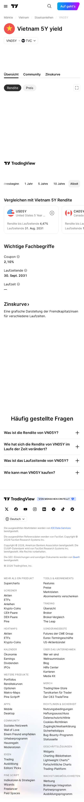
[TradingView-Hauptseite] (19, 499)
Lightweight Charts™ (56, 760)
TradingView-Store (55, 688)
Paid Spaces (12, 793)
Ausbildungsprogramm (57, 794)
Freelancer (10, 788)
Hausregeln (11, 742)
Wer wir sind (51, 654)
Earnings (9, 658)
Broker (47, 612)
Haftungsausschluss (56, 713)
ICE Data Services (61, 527)
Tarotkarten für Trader (57, 692)
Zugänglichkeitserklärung (59, 726)
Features (48, 583)
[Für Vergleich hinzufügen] (52, 213)
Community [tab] (32, 74)
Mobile (8, 709)
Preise (47, 587)
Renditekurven (13, 683)
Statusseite (50, 739)
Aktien (8, 595)
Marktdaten (50, 591)
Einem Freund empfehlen (20, 734)
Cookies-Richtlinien (55, 722)
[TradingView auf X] (6, 509)
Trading (9, 759)
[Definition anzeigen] (18, 256)
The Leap (49, 621)
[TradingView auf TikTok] (63, 509)
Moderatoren (12, 747)
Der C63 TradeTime (55, 696)
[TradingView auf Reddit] (72, 509)
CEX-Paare (11, 612)
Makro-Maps (12, 692)
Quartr (76, 557)
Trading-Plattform (54, 768)
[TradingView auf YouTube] (25, 509)
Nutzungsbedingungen (58, 709)
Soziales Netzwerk (16, 725)
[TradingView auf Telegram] (53, 509)
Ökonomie (10, 654)
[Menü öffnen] (6, 6)
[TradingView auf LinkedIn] (44, 509)
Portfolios (10, 679)
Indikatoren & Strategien (19, 780)
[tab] (12, 88)
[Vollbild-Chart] (76, 88)
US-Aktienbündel (54, 642)
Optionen (10, 688)
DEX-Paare (11, 617)
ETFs (7, 599)
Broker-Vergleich (53, 617)
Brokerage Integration (57, 785)
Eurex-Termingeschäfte (58, 637)
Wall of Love (11, 729)
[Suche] (49, 6)
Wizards (9, 784)
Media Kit (49, 676)
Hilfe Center (50, 667)
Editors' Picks (12, 768)
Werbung (49, 781)
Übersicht (49, 608)
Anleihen (9, 604)
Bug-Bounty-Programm (58, 735)
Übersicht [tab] (11, 74)
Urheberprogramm (16, 738)
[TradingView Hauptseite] (14, 6)
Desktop (9, 713)
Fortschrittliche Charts (57, 764)
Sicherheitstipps (53, 730)
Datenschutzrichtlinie (56, 717)
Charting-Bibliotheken (57, 755)
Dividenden (11, 663)
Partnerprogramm (54, 789)
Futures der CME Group (58, 633)
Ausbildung (11, 763)
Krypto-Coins (12, 608)
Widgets (48, 751)
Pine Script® (12, 696)
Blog (46, 663)
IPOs (7, 667)
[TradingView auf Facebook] (16, 509)
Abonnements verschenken (60, 596)
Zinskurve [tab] (52, 74)
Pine (6, 621)
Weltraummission (54, 658)
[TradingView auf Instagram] (35, 509)
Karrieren (49, 671)
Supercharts (12, 583)
